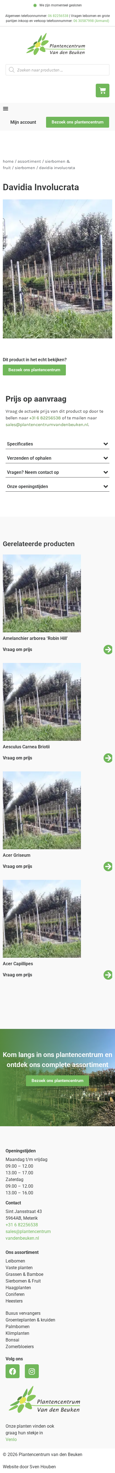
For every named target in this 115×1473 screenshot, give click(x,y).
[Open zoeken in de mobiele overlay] (57, 69)
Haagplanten (18, 1287)
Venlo (11, 1439)
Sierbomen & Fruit (23, 1281)
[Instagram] (32, 1371)
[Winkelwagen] (102, 90)
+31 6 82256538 (45, 417)
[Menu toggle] (5, 108)
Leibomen (15, 1261)
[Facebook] (13, 1371)
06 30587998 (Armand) (91, 21)
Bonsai (12, 1340)
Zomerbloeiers (20, 1346)
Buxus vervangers (23, 1313)
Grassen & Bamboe (24, 1274)
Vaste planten (19, 1267)
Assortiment (29, 161)
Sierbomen (25, 167)
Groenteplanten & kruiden (30, 1320)
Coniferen (15, 1294)
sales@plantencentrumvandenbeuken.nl (47, 424)
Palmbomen (18, 1326)
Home (8, 161)
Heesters (14, 1301)
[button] (34, 370)
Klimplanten (17, 1333)
